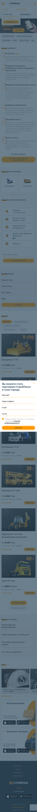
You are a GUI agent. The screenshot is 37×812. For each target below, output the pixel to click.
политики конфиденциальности (12, 422)
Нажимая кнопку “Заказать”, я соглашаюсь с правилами (19, 421)
